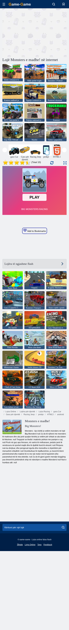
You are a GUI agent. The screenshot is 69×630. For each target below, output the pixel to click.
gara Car (57, 411)
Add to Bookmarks (36, 231)
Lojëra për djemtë (27, 411)
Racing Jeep (29, 414)
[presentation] (4, 150)
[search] (63, 527)
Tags (39, 545)
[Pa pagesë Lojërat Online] (20, 4)
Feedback (47, 545)
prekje (41, 414)
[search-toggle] (53, 4)
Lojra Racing (44, 411)
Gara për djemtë (12, 414)
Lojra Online (10, 411)
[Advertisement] (29, 32)
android (60, 414)
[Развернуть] (65, 162)
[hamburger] (3, 4)
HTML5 (50, 414)
